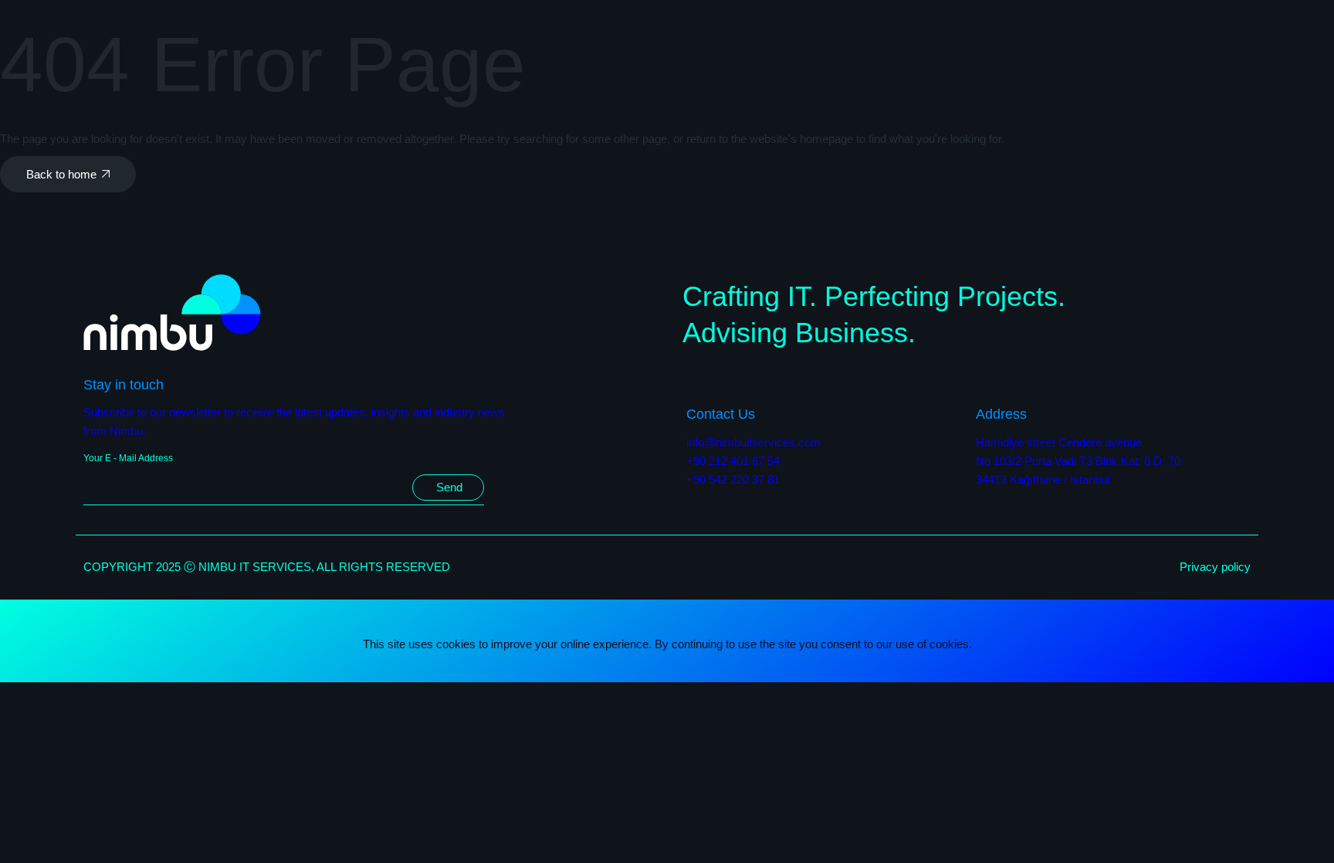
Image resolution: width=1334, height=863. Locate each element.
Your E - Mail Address (128, 458)
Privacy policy (1215, 566)
